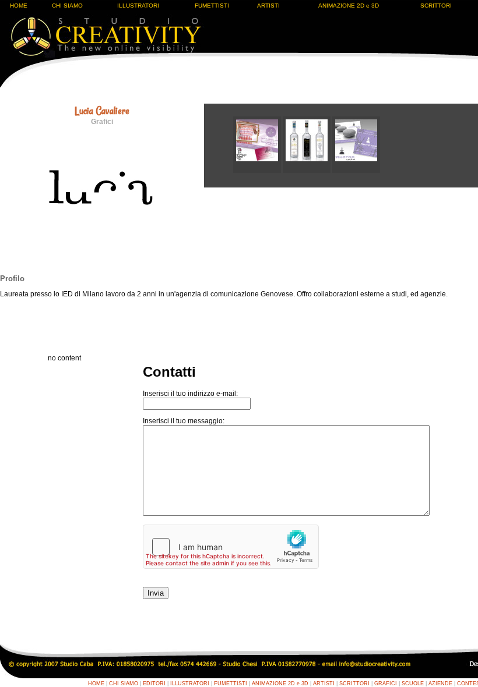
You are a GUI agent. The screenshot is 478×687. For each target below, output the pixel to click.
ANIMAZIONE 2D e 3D (348, 5)
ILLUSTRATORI (138, 5)
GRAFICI (385, 683)
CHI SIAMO (67, 5)
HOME (18, 5)
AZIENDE (440, 683)
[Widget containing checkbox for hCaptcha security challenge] (231, 547)
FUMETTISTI (212, 5)
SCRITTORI (436, 5)
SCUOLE (413, 683)
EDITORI (154, 683)
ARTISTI (268, 5)
